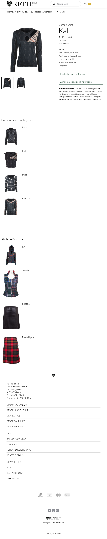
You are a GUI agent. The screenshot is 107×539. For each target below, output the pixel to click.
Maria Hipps (28, 337)
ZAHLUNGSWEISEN (17, 438)
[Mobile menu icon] (97, 4)
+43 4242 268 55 (22, 398)
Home (10, 11)
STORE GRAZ (13, 415)
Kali (24, 151)
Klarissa (26, 198)
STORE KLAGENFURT (17, 410)
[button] (81, 82)
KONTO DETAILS (15, 455)
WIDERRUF (12, 444)
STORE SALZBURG (16, 421)
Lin (23, 246)
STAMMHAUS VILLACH (18, 404)
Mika (24, 174)
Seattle (26, 303)
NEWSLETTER (14, 462)
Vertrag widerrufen (53, 533)
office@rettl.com (21, 395)
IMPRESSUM (13, 478)
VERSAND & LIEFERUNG (19, 449)
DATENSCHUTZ (15, 473)
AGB (9, 467)
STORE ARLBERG (15, 426)
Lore (24, 127)
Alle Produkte (21, 11)
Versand (66, 43)
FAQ (9, 433)
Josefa (25, 270)
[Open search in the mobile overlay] (65, 4)
